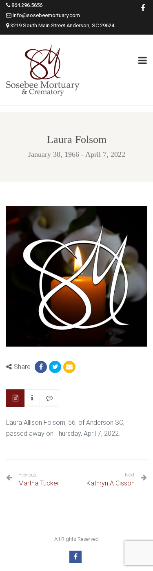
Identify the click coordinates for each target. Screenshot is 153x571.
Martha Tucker (38, 479)
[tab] (15, 398)
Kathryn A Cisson (110, 483)
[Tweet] (55, 367)
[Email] (69, 367)
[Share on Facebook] (41, 367)
